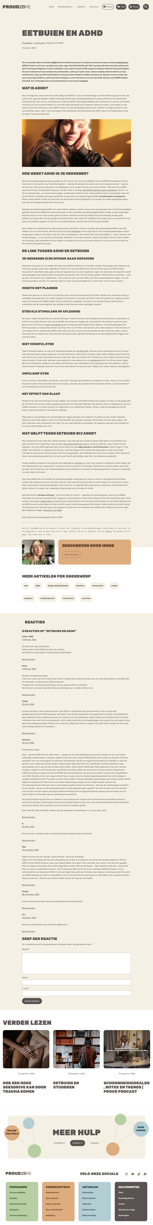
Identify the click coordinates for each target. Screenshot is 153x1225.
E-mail (25, 988)
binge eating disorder (58, 586)
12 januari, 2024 (29, 917)
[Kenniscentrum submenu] (72, 6)
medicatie (76, 231)
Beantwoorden (28, 659)
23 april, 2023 (28, 704)
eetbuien (83, 81)
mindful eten (82, 351)
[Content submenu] (85, 6)
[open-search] (146, 7)
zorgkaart (94, 1143)
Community (97, 586)
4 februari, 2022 (29, 639)
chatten (108, 531)
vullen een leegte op (54, 325)
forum (28, 531)
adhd (37, 586)
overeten (86, 598)
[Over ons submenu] (98, 6)
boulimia (80, 586)
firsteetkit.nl (59, 1143)
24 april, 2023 (28, 826)
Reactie (26, 949)
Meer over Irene (72, 554)
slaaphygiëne (46, 501)
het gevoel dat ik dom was (75, 444)
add (25, 586)
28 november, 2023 (30, 894)
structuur (79, 463)
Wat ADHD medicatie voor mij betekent (100, 190)
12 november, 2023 (30, 850)
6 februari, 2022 (29, 669)
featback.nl (78, 1143)
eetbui (114, 586)
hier (35, 99)
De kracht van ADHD (53, 510)
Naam (25, 977)
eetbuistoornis (48, 598)
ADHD (54, 62)
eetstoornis (122, 62)
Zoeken (95, 14)
